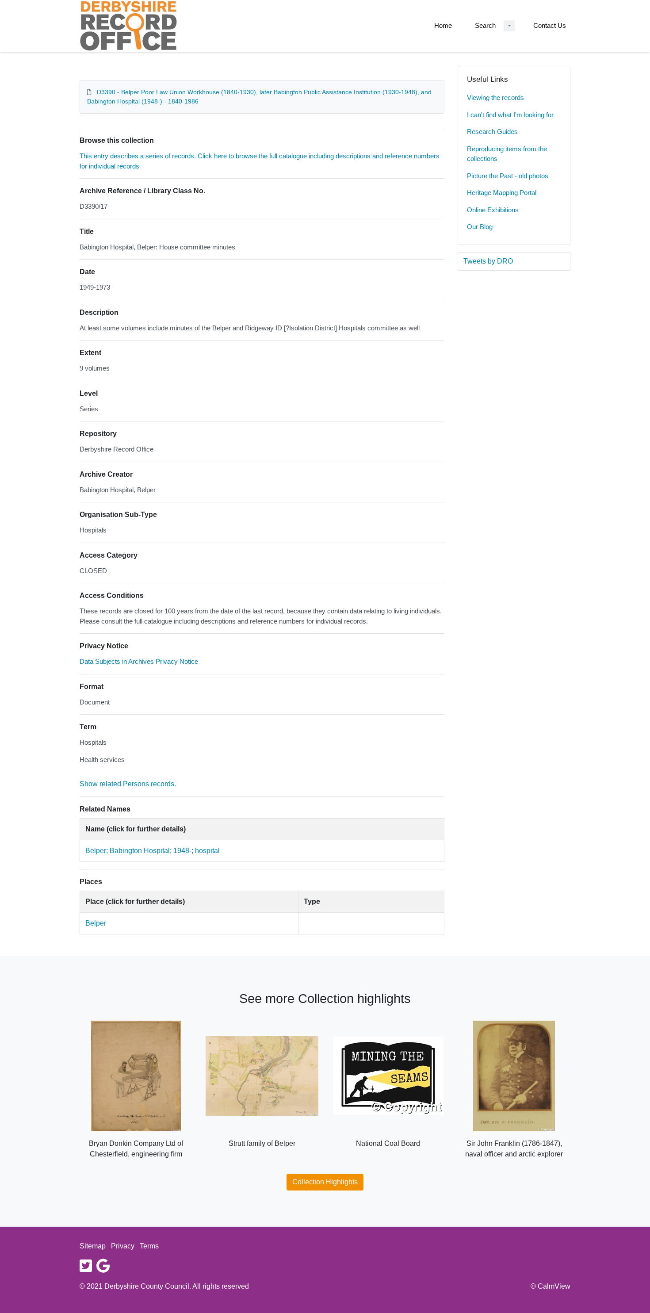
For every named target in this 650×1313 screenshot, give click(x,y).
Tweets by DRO (488, 261)
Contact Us (549, 25)
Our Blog (480, 226)
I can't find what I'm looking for (510, 115)
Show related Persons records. (128, 784)
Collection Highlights (325, 1182)
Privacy (122, 1246)
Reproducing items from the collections (507, 154)
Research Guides (492, 131)
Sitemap (93, 1246)
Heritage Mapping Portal (501, 192)
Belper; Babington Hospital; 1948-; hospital (152, 850)
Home (443, 25)
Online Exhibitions (493, 210)
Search (485, 25)
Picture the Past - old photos (507, 176)
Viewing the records (495, 97)
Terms (149, 1246)
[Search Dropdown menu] (509, 25)
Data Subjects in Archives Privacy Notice (139, 661)
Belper (95, 923)
